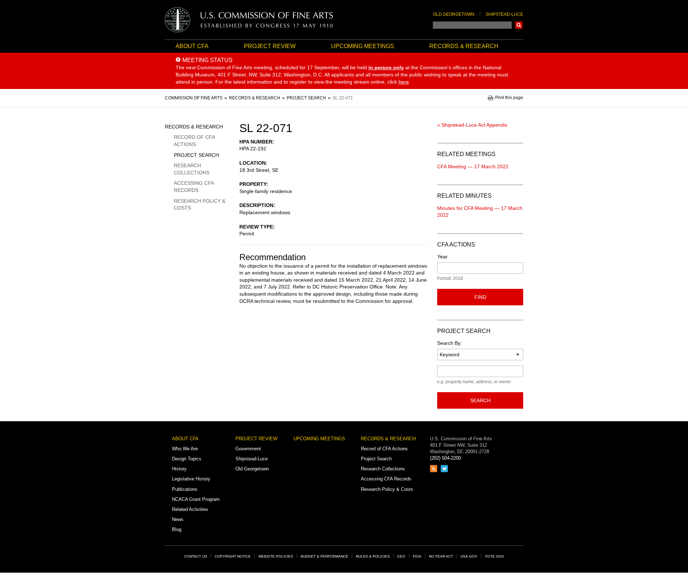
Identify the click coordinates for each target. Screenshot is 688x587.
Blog (176, 529)
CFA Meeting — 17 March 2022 (472, 166)
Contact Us (195, 556)
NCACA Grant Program (196, 499)
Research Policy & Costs (199, 204)
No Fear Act (441, 556)
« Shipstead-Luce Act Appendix (472, 125)
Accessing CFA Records (194, 186)
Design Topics (186, 458)
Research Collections (191, 169)
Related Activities (190, 509)
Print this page (509, 97)
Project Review (270, 46)
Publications (184, 489)
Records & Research (463, 46)
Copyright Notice (233, 556)
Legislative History (191, 479)
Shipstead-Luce (504, 14)
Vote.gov (494, 556)
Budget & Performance (324, 556)
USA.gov (468, 556)
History (179, 468)
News (177, 519)
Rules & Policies (373, 556)
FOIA (417, 556)
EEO (401, 556)
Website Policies (275, 556)
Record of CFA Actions (194, 140)
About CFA (192, 46)
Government (248, 448)
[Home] (249, 19)
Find (480, 297)
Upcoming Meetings (362, 46)
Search (518, 25)
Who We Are (185, 448)
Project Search (196, 155)
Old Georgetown (453, 14)
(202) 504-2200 (445, 458)
